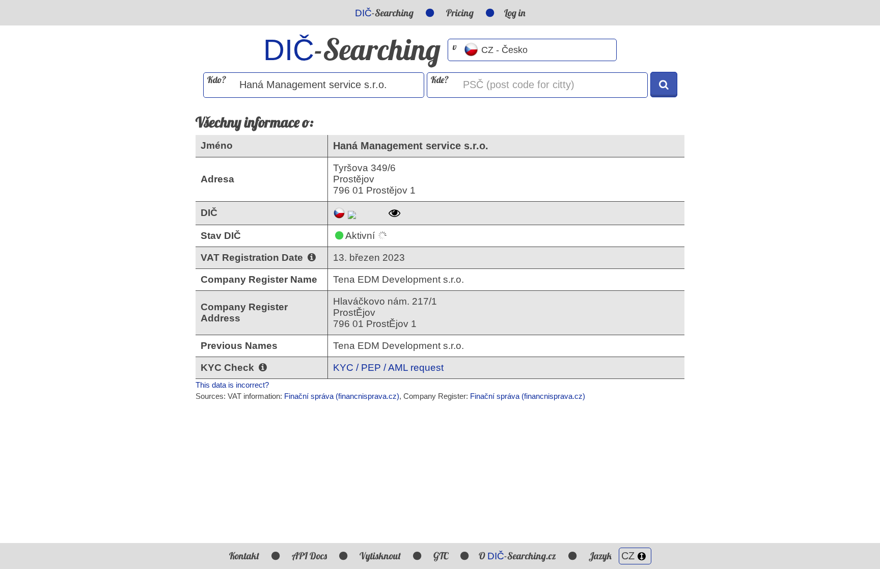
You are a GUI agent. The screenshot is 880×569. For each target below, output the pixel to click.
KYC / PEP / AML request (388, 367)
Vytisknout (380, 556)
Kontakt (244, 556)
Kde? (440, 80)
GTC (440, 556)
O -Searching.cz (517, 556)
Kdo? (216, 80)
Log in (515, 13)
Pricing (460, 13)
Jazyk (601, 556)
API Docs (309, 556)
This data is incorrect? (232, 385)
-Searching (384, 13)
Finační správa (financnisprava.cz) (341, 396)
